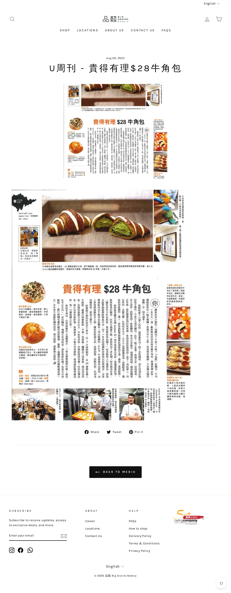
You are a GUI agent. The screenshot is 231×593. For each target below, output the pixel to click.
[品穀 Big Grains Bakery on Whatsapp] (30, 550)
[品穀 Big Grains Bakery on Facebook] (20, 550)
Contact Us (143, 30)
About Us (114, 30)
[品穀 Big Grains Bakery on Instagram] (11, 550)
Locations (87, 30)
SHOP (65, 30)
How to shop (138, 528)
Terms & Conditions (144, 543)
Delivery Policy (140, 536)
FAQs (166, 30)
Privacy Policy (139, 550)
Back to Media (119, 472)
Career (90, 521)
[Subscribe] (64, 536)
